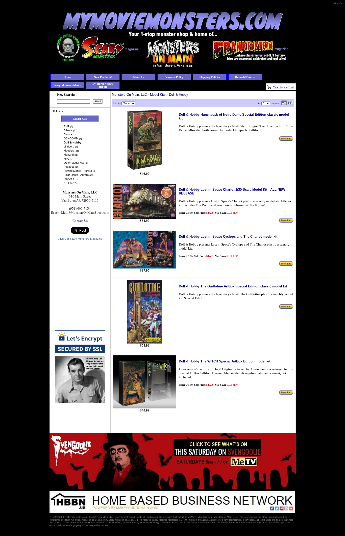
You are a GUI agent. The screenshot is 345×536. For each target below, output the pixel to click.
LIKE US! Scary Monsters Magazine (80, 238)
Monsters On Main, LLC (129, 94)
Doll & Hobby (178, 94)
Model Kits (158, 94)
